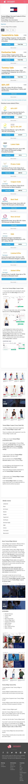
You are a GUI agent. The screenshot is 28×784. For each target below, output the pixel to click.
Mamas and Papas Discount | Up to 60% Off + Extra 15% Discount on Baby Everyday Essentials (13, 150)
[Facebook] (3, 752)
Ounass (4, 514)
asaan (16, 746)
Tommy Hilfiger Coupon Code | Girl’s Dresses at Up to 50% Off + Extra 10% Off (14, 55)
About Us (12, 764)
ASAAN (20, 117)
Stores (2, 764)
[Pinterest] (16, 752)
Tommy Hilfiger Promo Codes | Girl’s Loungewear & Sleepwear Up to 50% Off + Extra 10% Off (14, 72)
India (21, 769)
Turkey (21, 775)
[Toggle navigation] (2, 2)
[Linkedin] (20, 752)
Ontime (4, 528)
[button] (14, 48)
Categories (3, 766)
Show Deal (14, 261)
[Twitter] (12, 752)
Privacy (11, 768)
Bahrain (21, 779)
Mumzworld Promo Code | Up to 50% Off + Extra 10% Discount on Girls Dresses (13, 204)
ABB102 (20, 173)
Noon (4, 506)
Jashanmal (5, 503)
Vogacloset (5, 517)
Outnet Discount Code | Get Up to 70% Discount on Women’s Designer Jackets (13, 257)
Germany (22, 780)
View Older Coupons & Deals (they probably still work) (14, 100)
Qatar (21, 774)
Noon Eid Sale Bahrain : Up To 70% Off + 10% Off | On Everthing (13, 130)
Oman (21, 777)
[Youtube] (25, 752)
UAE (20, 766)
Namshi (4, 511)
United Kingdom (23, 772)
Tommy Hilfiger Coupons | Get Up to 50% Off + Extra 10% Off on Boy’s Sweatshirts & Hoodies (14, 39)
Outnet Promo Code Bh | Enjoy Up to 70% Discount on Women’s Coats (14, 275)
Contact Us (12, 766)
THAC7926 (20, 44)
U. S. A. (21, 771)
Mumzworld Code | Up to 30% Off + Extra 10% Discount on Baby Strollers (14, 221)
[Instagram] (7, 752)
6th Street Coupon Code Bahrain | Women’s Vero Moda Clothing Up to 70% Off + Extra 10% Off (13, 239)
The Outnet (5, 530)
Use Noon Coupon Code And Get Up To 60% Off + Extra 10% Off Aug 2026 (13, 113)
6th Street (5, 509)
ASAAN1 (20, 134)
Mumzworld (5, 533)
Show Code (14, 93)
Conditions (12, 769)
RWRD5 (20, 244)
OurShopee (5, 520)
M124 (20, 155)
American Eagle (6, 522)
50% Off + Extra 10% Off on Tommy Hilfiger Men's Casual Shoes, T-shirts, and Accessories (14, 89)
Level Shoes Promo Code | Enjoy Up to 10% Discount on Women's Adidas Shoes (14, 168)
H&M (4, 525)
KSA (20, 764)
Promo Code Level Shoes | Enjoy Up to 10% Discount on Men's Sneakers (13, 186)
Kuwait (21, 768)
